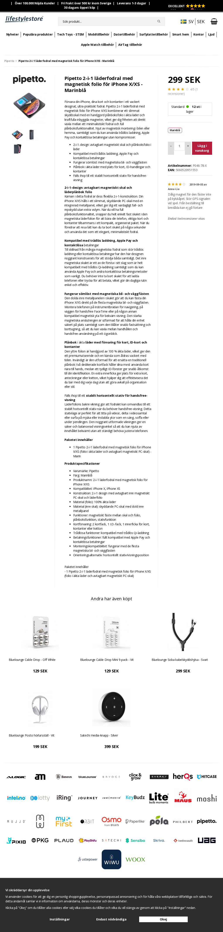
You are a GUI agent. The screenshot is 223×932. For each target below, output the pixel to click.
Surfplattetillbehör (153, 34)
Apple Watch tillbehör (97, 45)
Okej (163, 919)
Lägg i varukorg (202, 148)
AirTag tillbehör (130, 45)
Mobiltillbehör (98, 34)
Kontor (198, 34)
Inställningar (60, 919)
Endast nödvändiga (111, 919)
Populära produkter (38, 34)
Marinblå (175, 130)
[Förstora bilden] (29, 105)
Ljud (211, 34)
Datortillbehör (124, 34)
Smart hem (180, 34)
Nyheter (12, 34)
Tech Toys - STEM (70, 34)
